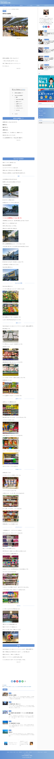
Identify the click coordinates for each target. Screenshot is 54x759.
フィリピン (13, 686)
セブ (4, 686)
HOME (8, 752)
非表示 (23, 89)
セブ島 (7, 686)
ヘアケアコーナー (18, 108)
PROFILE (4, 5)
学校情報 (5, 685)
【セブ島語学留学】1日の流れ (14, 723)
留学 (27, 686)
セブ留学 (9, 686)
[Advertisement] (18, 47)
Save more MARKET (18, 95)
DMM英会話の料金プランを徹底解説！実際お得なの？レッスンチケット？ (49, 67)
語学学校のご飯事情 (12, 695)
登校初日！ (11, 732)
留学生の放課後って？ (18, 92)
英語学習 (21, 5)
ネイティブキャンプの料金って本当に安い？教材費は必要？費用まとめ (49, 59)
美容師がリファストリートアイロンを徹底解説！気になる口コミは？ (49, 33)
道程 (16, 97)
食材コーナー (17, 101)
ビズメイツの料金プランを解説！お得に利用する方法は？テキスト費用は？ (49, 42)
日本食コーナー (18, 105)
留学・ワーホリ (12, 5)
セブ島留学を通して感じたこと (15, 704)
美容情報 (38, 5)
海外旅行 (21, 686)
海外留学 (24, 686)
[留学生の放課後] (20, 681)
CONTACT (45, 752)
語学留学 (29, 686)
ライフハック (46, 5)
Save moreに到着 (18, 99)
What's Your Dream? (27, 754)
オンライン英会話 (29, 5)
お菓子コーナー (18, 103)
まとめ (15, 113)
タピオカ (17, 110)
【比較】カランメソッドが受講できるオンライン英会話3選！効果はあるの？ (49, 50)
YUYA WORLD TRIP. (6, 3)
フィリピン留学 (17, 686)
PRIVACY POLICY (40, 752)
